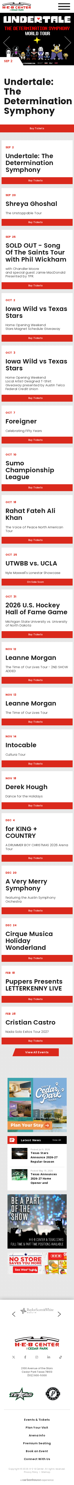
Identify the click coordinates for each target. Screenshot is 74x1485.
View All (56, 1139)
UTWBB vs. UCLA (31, 563)
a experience (37, 1479)
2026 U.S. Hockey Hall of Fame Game (36, 608)
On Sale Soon (35, 582)
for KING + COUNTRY (21, 832)
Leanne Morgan (31, 657)
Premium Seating (37, 1443)
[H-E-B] (37, 1263)
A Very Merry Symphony (26, 885)
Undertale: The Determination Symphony (38, 96)
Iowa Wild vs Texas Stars (36, 312)
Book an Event (37, 1451)
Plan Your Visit (37, 1428)
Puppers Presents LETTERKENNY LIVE (34, 985)
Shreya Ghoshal (31, 203)
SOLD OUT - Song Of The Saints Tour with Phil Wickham (36, 252)
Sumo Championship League (30, 470)
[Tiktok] (60, 1357)
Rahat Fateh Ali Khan (31, 514)
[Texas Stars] (21, 1394)
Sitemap (45, 1472)
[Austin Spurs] (53, 1393)
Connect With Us (37, 1459)
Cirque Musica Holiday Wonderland (29, 940)
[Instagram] (36, 1357)
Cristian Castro (31, 1022)
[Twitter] (13, 1357)
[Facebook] (25, 1357)
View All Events (37, 1052)
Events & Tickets (37, 1420)
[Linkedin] (48, 1357)
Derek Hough (27, 786)
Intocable (21, 745)
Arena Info (37, 1435)
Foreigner (21, 421)
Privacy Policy (31, 1472)
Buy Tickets (37, 128)
